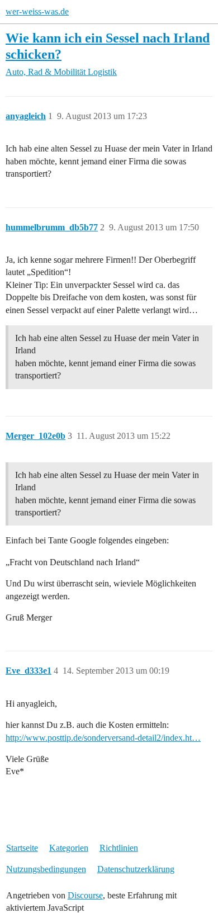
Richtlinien (118, 848)
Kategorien (68, 848)
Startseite (22, 848)
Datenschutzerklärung (135, 869)
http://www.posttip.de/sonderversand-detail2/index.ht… (103, 737)
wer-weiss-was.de (37, 11)
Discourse (85, 895)
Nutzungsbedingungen (46, 869)
